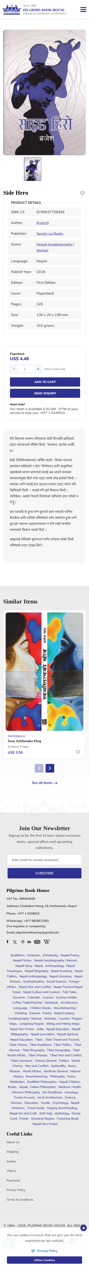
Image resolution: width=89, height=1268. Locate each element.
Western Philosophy (26, 1092)
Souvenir (19, 997)
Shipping (12, 1152)
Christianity (50, 955)
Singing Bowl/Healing (62, 1108)
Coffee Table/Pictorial (27, 1002)
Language (20, 1008)
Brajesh (43, 223)
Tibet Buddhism (40, 1045)
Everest (34, 1013)
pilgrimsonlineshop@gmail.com (37, 932)
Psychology (60, 1103)
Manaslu (50, 1018)
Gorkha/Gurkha (33, 981)
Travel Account (24, 1097)
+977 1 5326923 (28, 913)
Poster (24, 1118)
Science (70, 1097)
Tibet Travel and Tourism (62, 1039)
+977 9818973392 (36, 921)
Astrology (71, 1092)
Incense (48, 997)
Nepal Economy (61, 971)
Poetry (46, 1013)
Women (16, 1103)
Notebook (51, 1002)
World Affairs (31, 1071)
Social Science (56, 981)
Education (31, 1103)
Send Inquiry (45, 393)
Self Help (45, 1113)
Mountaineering (36, 1076)
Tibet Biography (33, 1050)
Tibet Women (37, 1055)
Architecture (69, 1002)
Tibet (38, 1039)
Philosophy (57, 1076)
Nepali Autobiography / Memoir (55, 960)
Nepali (23, 1087)
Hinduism (33, 955)
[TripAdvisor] (37, 941)
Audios (11, 1161)
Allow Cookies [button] (44, 1260)
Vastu (71, 1076)
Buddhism (17, 955)
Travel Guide (35, 1108)
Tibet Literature (21, 1061)
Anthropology (54, 966)
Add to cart (45, 382)
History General (45, 1061)
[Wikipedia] (47, 941)
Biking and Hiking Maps (62, 1024)
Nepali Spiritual (67, 1034)
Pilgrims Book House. (46, 1225)
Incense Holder (66, 997)
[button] (50, 768)
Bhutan (15, 1071)
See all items (42, 783)
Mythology (62, 1113)
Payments (13, 1180)
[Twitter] (15, 941)
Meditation (17, 1082)
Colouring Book (67, 1118)
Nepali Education (57, 1029)
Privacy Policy (15, 1190)
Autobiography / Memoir (25, 1018)
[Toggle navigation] (81, 9)
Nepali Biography (36, 971)
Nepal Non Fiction (22, 1029)
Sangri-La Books (50, 233)
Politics (64, 1061)
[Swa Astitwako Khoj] (44, 671)
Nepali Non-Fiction (45, 1124)
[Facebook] (7, 941)
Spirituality (58, 1066)
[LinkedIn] (29, 941)
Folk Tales (69, 992)
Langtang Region (31, 1024)
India (40, 1029)
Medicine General (56, 1071)
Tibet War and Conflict (65, 1055)
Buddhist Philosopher (42, 1082)
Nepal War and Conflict (35, 987)
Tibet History (18, 1045)
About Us (12, 1142)
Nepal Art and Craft (23, 1113)
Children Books (40, 1008)
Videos (11, 1171)
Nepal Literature (60, 976)
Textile (45, 1103)
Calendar (33, 997)
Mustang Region (42, 1118)
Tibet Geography (58, 1050)
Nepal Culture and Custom (41, 992)
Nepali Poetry (69, 955)
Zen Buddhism (52, 1092)
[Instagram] (22, 941)
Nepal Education (21, 1039)
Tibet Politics (63, 1045)
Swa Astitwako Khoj (24, 741)
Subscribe (44, 873)
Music (72, 1066)
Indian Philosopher (43, 1087)
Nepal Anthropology (33, 976)
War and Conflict (36, 1066)
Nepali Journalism (42, 1034)
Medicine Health (69, 1087)
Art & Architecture (49, 1097)
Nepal (39, 966)
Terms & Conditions (19, 1200)
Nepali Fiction (22, 960)
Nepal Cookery (64, 1013)
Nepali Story (23, 966)
